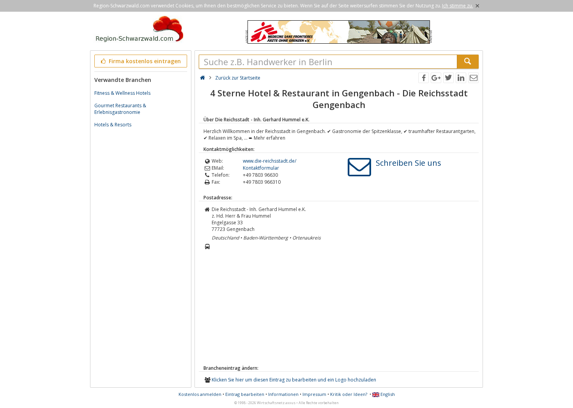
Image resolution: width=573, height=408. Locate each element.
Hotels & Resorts (112, 124)
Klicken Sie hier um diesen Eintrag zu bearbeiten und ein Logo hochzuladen (294, 379)
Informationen (283, 394)
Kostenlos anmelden (200, 394)
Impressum (314, 394)
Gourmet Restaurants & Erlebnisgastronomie (120, 108)
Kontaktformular (261, 168)
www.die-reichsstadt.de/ (269, 161)
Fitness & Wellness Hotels (122, 93)
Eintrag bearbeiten (244, 394)
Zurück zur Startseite (237, 78)
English (387, 394)
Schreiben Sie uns (408, 163)
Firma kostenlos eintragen (144, 61)
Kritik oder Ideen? (348, 394)
